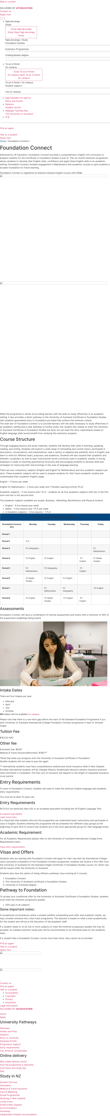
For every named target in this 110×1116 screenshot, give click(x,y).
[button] (57, 45)
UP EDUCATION (24, 8)
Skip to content (8, 1)
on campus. (34, 714)
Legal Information (9, 1005)
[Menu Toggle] (2, 18)
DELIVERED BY (16, 1009)
